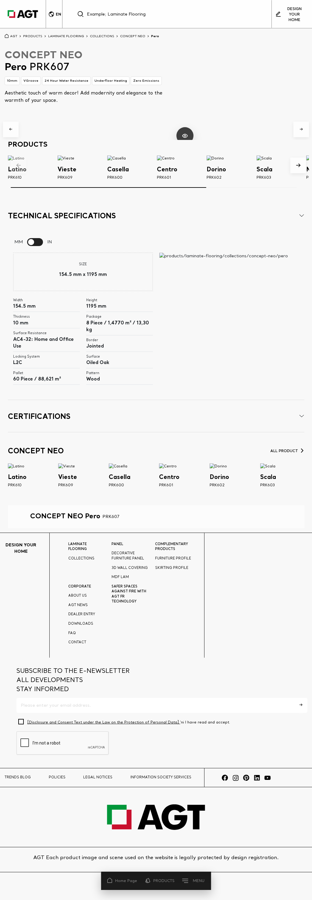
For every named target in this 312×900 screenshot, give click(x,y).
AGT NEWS (78, 605)
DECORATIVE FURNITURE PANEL (128, 555)
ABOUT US (77, 595)
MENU (198, 880)
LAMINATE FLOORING (66, 36)
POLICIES (57, 777)
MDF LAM (120, 577)
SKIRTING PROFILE (171, 568)
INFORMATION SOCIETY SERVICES (160, 777)
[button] (11, 129)
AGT (13, 36)
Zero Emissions (146, 80)
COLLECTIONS (102, 36)
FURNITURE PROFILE (173, 558)
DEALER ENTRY (81, 614)
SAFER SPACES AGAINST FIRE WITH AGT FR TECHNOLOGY (129, 594)
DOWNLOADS (80, 623)
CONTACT (77, 642)
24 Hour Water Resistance (66, 80)
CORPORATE (79, 586)
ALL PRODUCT (284, 450)
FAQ (72, 633)
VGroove (30, 80)
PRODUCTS (164, 880)
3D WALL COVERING (130, 568)
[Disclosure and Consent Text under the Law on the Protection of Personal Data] (103, 722)
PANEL (117, 544)
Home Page (126, 880)
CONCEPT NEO (132, 36)
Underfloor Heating (110, 80)
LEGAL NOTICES (97, 777)
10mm (12, 80)
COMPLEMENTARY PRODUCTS (171, 546)
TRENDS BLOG (18, 777)
